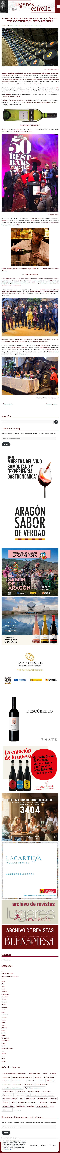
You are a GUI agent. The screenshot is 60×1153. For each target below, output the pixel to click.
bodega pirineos (49, 1077)
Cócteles (4, 999)
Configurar (53, 1145)
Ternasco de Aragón (7, 1048)
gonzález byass (30, 1098)
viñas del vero (7, 1110)
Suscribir (5, 444)
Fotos (3, 1012)
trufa (51, 1106)
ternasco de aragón (42, 1106)
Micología (4, 1027)
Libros (3, 1025)
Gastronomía (16, 25)
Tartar (3, 1046)
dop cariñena (46, 1091)
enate (21, 1098)
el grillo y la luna (49, 1095)
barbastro (53, 1073)
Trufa (3, 1051)
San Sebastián (20, 1106)
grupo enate (53, 1098)
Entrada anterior (7, 404)
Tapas (3, 1043)
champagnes (5, 994)
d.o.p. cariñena (17, 1084)
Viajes (3, 1056)
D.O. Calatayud (51, 1081)
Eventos (11, 25)
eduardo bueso (36, 1095)
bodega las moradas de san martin (22, 1077)
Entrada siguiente (52, 404)
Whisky (4, 1061)
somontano (30, 1106)
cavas (3, 989)
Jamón (4, 1022)
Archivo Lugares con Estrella (10, 976)
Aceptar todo (33, 1145)
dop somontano (7, 1095)
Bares (3, 981)
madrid (13, 1102)
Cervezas (4, 991)
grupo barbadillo (42, 1098)
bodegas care (6, 1081)
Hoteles (4, 1020)
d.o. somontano (28, 1084)
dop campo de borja (33, 1091)
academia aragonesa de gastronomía (14, 1073)
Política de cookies (7, 1149)
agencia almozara (34, 1073)
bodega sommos (16, 1081)
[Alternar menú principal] (58, 6)
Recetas (4, 1035)
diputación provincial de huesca (12, 1088)
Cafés (3, 986)
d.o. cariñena (6, 1084)
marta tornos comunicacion (26, 1102)
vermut (4, 1053)
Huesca (5, 1102)
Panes (3, 1030)
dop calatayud (20, 1091)
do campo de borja (8, 1091)
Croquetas (4, 1002)
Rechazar (43, 1145)
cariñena (41, 1081)
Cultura (6, 25)
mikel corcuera (43, 1102)
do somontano (19, 1095)
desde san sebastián (42, 1084)
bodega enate (6, 1077)
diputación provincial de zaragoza (34, 1088)
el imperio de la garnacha (10, 1098)
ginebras (4, 1017)
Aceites (4, 971)
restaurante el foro (8, 1106)
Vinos (28, 25)
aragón (45, 1073)
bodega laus (38, 1077)
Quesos (3, 1033)
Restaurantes (23, 25)
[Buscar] (56, 422)
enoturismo (5, 1007)
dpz (28, 1095)
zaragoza (17, 1110)
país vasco (53, 1102)
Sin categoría (5, 1040)
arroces (4, 978)
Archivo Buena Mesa (7, 973)
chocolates (5, 996)
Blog (3, 25)
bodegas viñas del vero (30, 1081)
